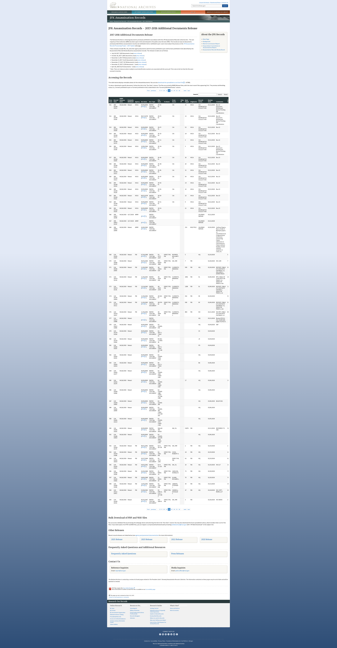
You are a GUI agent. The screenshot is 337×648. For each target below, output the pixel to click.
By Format (112, 610)
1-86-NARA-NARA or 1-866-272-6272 (169, 645)
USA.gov (191, 641)
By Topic (112, 608)
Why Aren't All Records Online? (158, 620)
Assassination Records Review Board (214, 50)
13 (171, 90)
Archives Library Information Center (117, 621)
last (189, 90)
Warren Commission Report (211, 44)
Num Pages (187, 101)
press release (137, 53)
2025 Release (116, 539)
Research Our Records (119, 12)
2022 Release (177, 539)
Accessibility (154, 641)
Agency (137, 102)
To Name (167, 102)
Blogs (174, 634)
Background (206, 41)
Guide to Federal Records (157, 614)
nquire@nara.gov (121, 571)
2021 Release (206, 539)
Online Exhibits (114, 624)
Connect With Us (168, 631)
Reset (225, 94)
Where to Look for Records (157, 618)
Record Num (116, 101)
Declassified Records (155, 616)
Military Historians (134, 610)
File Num (159, 101)
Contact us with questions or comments (119, 597)
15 (176, 90)
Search (225, 6)
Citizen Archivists (204, 2)
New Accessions (174, 610)
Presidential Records (115, 616)
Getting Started (154, 608)
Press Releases (177, 554)
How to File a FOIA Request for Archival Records (158, 622)
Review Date (210, 101)
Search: (195, 94)
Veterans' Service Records (144, 12)
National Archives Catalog (116, 614)
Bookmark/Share (215, 2)
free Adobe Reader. (128, 588)
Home (111, 21)
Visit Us (193, 12)
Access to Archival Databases (118, 619)
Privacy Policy (161, 641)
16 (179, 90)
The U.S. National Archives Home (132, 5)
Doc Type (152, 102)
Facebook (160, 634)
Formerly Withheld (130, 101)
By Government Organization (117, 612)
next (185, 90)
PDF (143, 106)
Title (182, 100)
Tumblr (168, 634)
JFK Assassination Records (134, 21)
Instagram (166, 634)
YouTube (171, 634)
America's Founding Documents (217, 12)
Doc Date (144, 102)
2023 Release (146, 539)
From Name (174, 101)
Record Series (200, 101)
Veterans (132, 618)
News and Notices (175, 608)
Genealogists (133, 608)
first (148, 90)
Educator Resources (168, 12)
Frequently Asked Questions (123, 554)
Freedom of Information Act (173, 641)
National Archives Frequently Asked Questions (157, 611)
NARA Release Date (122, 100)
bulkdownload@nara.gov (179, 524)
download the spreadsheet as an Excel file (170, 82)
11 (166, 90)
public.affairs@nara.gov (182, 571)
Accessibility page (150, 589)
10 (164, 90)
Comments (219, 102)
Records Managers (135, 616)
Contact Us (224, 2)
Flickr (177, 634)
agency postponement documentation (147, 535)
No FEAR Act (184, 641)
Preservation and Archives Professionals (137, 613)
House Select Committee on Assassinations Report (211, 46)
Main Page (206, 39)
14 (174, 90)
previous (153, 90)
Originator (193, 102)
